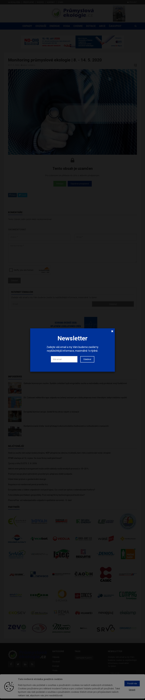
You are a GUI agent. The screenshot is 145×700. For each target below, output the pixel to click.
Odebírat (87, 359)
